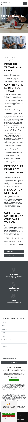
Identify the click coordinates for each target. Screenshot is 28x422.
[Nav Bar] (25, 3)
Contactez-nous (10, 255)
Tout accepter (8, 413)
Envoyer (15, 362)
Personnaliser (8, 418)
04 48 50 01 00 (14, 290)
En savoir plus (9, 251)
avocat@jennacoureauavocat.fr (14, 302)
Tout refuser (9, 416)
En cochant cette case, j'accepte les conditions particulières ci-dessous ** (14, 357)
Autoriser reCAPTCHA (14, 380)
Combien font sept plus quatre (8, 339)
